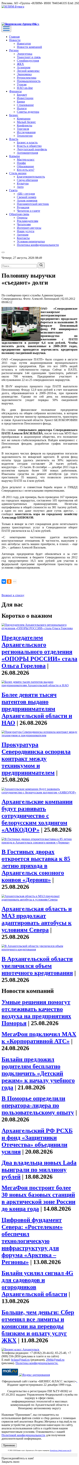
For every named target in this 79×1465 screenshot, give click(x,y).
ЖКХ (20, 64)
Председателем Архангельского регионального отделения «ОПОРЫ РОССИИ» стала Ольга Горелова (39, 651)
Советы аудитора (28, 111)
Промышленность (28, 81)
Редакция (23, 207)
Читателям (24, 224)
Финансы (15, 91)
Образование (25, 166)
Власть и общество (29, 146)
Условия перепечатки (31, 241)
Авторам (22, 234)
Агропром (23, 67)
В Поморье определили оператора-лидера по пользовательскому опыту (38, 1105)
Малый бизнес (26, 122)
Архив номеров (27, 200)
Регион (14, 50)
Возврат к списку (13, 595)
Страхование (25, 105)
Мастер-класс (26, 159)
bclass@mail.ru (20, 1359)
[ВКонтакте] (4, 581)
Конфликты (24, 125)
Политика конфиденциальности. (37, 1363)
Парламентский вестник (33, 204)
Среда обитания (27, 180)
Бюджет (22, 94)
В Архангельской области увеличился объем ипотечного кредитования (37, 965)
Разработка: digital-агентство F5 (60, 1450)
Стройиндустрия (28, 60)
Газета (13, 190)
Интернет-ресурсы (29, 227)
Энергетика (24, 53)
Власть (13, 139)
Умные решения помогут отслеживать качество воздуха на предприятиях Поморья (36, 1012)
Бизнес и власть (27, 142)
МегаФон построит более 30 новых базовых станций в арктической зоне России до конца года (38, 1198)
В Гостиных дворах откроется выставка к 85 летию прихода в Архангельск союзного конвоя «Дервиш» (36, 865)
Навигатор (24, 43)
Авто (20, 186)
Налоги (22, 108)
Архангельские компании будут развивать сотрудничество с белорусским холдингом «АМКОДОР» (37, 815)
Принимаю (9, 1445)
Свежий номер (26, 197)
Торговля (23, 128)
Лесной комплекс (28, 70)
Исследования (26, 132)
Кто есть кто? (25, 169)
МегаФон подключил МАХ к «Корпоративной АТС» (39, 1037)
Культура (23, 183)
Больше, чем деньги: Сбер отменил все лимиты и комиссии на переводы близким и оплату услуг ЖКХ (38, 1326)
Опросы (22, 217)
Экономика (24, 74)
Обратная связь (19, 214)
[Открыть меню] (6, 29)
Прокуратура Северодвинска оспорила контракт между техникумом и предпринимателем (36, 758)
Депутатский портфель (32, 149)
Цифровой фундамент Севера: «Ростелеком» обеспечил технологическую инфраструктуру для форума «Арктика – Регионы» (32, 1240)
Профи (21, 163)
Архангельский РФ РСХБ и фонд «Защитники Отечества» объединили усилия (37, 1141)
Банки (21, 101)
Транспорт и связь (29, 57)
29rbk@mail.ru (55, 1359)
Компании (23, 118)
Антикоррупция (27, 152)
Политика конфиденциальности (38, 244)
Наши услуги (25, 231)
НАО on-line (25, 87)
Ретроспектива (26, 77)
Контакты (23, 238)
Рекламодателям (27, 221)
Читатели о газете (28, 210)
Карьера (14, 156)
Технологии (25, 135)
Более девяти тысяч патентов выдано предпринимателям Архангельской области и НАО (37, 708)
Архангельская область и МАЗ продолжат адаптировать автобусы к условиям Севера (37, 919)
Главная (14, 36)
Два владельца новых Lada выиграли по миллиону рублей (39, 1169)
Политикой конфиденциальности (23, 1435)
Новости (15, 40)
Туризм (21, 84)
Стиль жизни (17, 173)
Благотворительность (31, 176)
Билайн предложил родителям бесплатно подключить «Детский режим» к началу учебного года (38, 1073)
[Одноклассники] (9, 581)
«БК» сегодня (26, 193)
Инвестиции (25, 98)
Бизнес (13, 115)
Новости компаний (29, 47)
